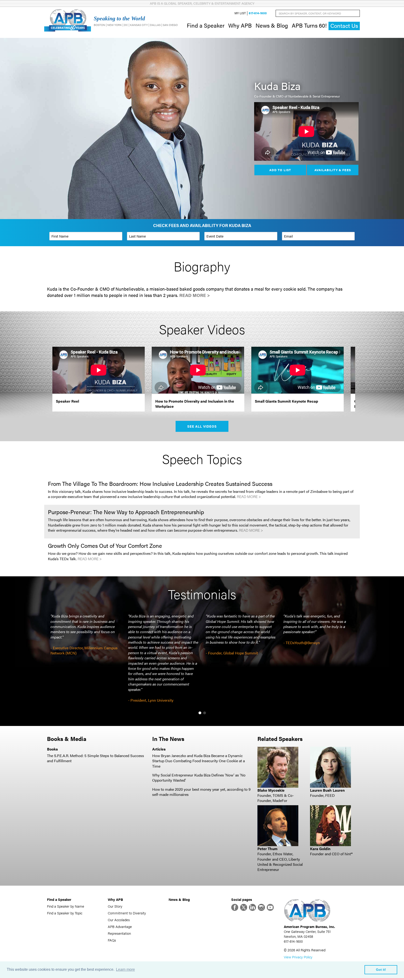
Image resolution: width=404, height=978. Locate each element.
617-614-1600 (258, 13)
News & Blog (272, 25)
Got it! (381, 969)
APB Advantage (120, 926)
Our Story (115, 906)
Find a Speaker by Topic (64, 912)
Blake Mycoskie (271, 790)
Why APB (240, 25)
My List (240, 13)
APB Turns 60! (309, 25)
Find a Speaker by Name (65, 906)
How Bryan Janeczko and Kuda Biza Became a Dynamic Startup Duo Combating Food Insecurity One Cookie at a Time (198, 761)
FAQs (112, 940)
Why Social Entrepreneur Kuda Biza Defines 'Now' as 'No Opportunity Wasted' (198, 777)
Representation (119, 933)
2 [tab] (204, 712)
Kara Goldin (320, 848)
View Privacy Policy (298, 956)
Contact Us (344, 25)
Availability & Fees (332, 170)
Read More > (194, 295)
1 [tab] (199, 712)
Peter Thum (267, 848)
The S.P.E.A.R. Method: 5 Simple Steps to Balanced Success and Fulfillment (95, 758)
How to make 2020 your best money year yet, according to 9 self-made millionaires (201, 792)
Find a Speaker (205, 25)
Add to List (280, 170)
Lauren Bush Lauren (327, 790)
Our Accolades (119, 919)
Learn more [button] (125, 969)
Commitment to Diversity (127, 912)
